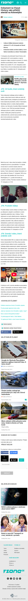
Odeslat (7, 473)
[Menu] (25, 3)
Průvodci (6, 554)
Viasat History (17, 328)
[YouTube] (14, 579)
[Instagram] (17, 579)
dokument (6, 328)
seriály (11, 328)
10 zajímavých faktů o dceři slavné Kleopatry (13, 319)
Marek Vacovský (5, 369)
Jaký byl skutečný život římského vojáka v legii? (14, 311)
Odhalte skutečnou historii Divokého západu (13, 305)
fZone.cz (11, 565)
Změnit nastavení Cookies (14, 586)
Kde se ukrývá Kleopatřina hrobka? (10, 314)
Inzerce (16, 550)
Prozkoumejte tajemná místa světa (10, 308)
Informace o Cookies (14, 584)
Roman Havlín (4, 399)
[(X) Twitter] (11, 579)
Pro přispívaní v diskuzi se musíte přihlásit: (11, 449)
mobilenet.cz (12, 561)
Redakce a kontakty (19, 548)
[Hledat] (21, 3)
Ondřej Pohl (4, 429)
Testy (5, 548)
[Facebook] (8, 579)
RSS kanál (16, 552)
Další (21, 460)
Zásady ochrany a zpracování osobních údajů (14, 588)
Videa (5, 550)
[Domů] (7, 2)
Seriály (5, 552)
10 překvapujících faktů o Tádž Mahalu (11, 316)
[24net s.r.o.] (14, 596)
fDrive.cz (11, 563)
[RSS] (20, 579)
